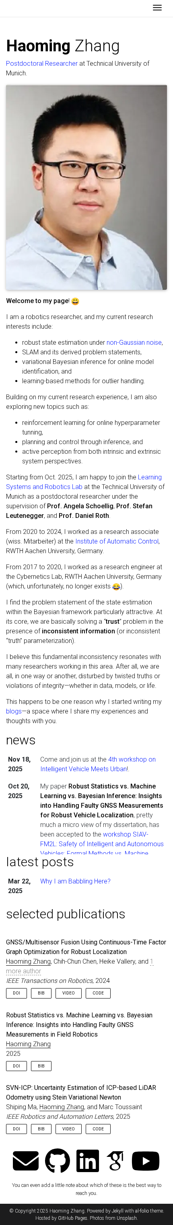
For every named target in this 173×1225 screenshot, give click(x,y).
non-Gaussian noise (134, 342)
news (21, 740)
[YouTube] (145, 1162)
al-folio (142, 1211)
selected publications (66, 914)
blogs (14, 711)
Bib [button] (41, 993)
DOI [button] (16, 993)
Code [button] (98, 993)
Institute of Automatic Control (117, 541)
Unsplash (127, 1218)
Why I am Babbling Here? (75, 881)
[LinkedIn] (87, 1162)
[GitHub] (57, 1162)
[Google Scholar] (115, 1162)
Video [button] (68, 993)
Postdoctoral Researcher (42, 63)
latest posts (40, 861)
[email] (26, 1162)
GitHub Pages (72, 1218)
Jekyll (118, 1211)
